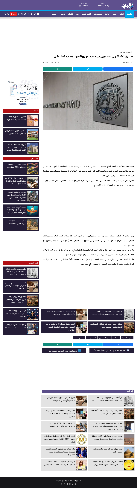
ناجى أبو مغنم (127, 62)
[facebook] (118, 69)
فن (77, 14)
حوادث (107, 14)
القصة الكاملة (86, 14)
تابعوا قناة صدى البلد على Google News (110, 350)
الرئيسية (129, 14)
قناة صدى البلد (91, 338)
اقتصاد (70, 14)
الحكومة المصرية (127, 338)
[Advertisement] (69, 35)
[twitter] (88, 69)
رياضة (114, 14)
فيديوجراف (98, 14)
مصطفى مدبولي (79, 338)
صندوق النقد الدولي (104, 338)
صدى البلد (116, 338)
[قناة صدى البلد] (127, 5)
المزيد (54, 14)
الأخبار (121, 14)
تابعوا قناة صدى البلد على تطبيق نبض (62, 351)
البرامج (63, 14)
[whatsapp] (57, 69)
